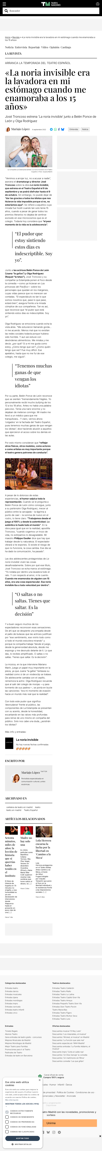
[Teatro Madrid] (50, 4)
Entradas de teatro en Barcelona (18, 1055)
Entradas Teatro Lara (61, 1019)
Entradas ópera (11, 997)
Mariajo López (20, 129)
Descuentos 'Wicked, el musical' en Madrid (70, 1037)
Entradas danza (11, 991)
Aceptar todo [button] (22, 1138)
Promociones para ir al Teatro (17, 1049)
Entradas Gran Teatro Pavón (64, 1007)
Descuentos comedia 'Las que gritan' (68, 1061)
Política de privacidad (45, 1092)
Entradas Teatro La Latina (63, 994)
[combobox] (53, 10)
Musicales (43, 1084)
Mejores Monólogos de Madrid (18, 1043)
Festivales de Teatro (13, 1052)
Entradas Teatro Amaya (62, 1000)
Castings (66, 47)
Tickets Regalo (11, 1031)
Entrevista (21, 47)
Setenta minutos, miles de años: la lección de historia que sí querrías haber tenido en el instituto (11, 856)
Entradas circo (11, 1013)
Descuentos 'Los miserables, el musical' (69, 1034)
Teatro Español (31, 810)
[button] (22, 1105)
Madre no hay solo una (26, 841)
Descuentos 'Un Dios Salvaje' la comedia (69, 1055)
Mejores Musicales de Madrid (17, 1040)
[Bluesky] (48, 1132)
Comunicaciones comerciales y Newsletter (45, 1096)
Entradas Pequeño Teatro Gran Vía (67, 1003)
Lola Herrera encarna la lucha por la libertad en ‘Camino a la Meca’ (43, 849)
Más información (11, 1100)
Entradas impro (11, 1003)
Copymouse (51, 1105)
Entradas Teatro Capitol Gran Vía (66, 997)
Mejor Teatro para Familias (16, 1046)
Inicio (7, 37)
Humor (52, 1084)
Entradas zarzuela (12, 1007)
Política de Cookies (65, 1092)
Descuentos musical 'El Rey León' (66, 1031)
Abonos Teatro (11, 1034)
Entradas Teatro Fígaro (62, 1013)
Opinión (54, 47)
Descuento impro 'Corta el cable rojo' (68, 1052)
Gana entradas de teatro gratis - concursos (23, 1037)
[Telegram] (59, 1132)
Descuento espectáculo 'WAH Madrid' (68, 1043)
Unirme (51, 1123)
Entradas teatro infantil (14, 1010)
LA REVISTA (13, 53)
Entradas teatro (11, 988)
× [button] (40, 1080)
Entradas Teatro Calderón (63, 988)
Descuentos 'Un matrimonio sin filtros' (68, 1058)
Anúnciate (71, 1096)
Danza (69, 1084)
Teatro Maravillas (59, 1010)
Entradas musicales (13, 994)
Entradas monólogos (13, 1000)
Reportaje (34, 47)
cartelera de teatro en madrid (19, 807)
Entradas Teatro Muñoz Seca (64, 1016)
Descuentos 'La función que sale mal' (68, 1040)
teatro (37, 807)
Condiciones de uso (85, 1092)
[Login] (97, 4)
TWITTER (44, 771)
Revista (16, 37)
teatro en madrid (13, 810)
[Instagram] (53, 1132)
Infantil (61, 1084)
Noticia (9, 47)
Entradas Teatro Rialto (61, 991)
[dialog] (22, 1112)
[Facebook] (42, 1132)
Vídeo (44, 47)
